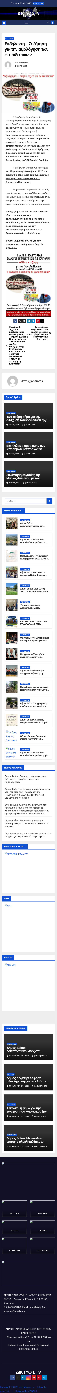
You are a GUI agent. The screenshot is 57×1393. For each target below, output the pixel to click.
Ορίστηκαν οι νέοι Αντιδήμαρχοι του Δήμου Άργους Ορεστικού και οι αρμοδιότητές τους (35, 641)
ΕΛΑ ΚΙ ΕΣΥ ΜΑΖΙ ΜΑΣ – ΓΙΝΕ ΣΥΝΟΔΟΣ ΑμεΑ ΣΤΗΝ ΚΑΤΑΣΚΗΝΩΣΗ (33, 624)
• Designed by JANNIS (24, 1391)
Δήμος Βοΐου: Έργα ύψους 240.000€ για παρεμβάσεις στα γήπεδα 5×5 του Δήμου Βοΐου (34, 591)
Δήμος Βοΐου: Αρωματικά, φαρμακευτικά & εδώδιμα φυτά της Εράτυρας (34, 722)
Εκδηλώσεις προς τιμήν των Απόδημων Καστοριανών (25, 447)
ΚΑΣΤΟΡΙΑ (9, 38)
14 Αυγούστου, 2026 (19, 1086)
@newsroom (40, 1086)
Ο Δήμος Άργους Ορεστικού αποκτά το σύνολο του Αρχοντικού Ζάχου (32, 739)
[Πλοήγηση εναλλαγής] (27, 23)
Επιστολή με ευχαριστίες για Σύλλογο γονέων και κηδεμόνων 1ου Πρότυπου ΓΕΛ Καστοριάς (38, 333)
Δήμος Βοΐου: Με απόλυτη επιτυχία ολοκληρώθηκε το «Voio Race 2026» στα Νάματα (34, 542)
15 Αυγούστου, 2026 (19, 1056)
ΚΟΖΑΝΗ (10, 1074)
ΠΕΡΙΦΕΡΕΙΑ (25, 520)
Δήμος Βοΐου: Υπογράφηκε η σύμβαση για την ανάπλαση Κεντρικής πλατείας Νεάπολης (34, 706)
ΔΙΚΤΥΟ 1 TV (28, 13)
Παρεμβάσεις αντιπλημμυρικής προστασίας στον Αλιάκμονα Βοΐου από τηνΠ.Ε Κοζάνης (34, 690)
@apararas (23, 62)
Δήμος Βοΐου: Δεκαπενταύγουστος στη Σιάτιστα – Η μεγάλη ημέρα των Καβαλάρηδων (25, 779)
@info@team (40, 1056)
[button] (48, 22)
